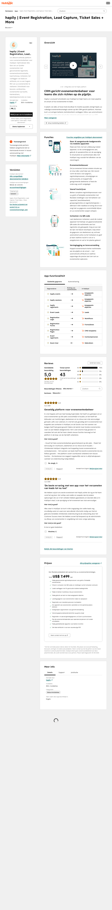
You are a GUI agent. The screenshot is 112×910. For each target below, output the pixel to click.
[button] (8, 27)
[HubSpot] (7, 3)
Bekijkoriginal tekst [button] (96, 468)
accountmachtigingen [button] (18, 187)
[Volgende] (100, 66)
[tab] (54, 281)
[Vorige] (46, 66)
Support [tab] (62, 672)
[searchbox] (82, 11)
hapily (12, 102)
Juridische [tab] (74, 672)
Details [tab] (49, 672)
